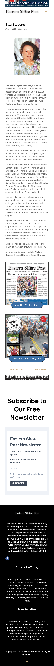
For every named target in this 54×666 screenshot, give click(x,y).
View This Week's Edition (27, 305)
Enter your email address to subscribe (23, 461)
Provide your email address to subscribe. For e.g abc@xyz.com (26, 475)
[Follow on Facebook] (7, 558)
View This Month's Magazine (27, 358)
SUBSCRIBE (18, 483)
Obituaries (22, 29)
